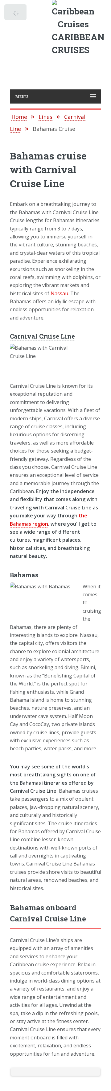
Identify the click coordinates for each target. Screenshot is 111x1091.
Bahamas (24, 575)
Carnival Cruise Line (42, 336)
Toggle (16, 14)
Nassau (59, 293)
